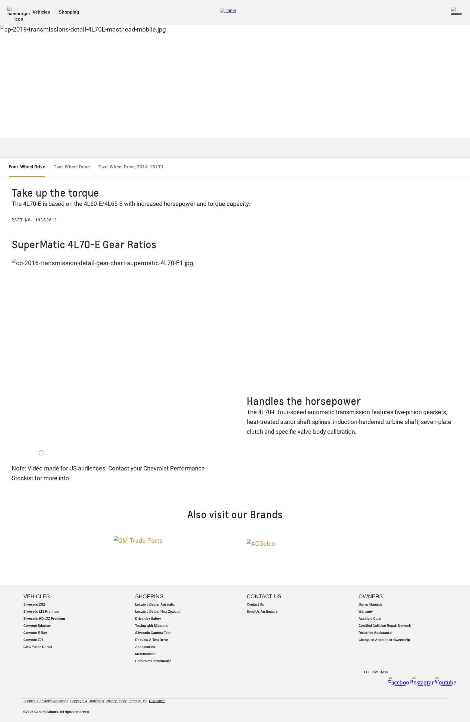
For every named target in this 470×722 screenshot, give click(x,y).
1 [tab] (41, 453)
